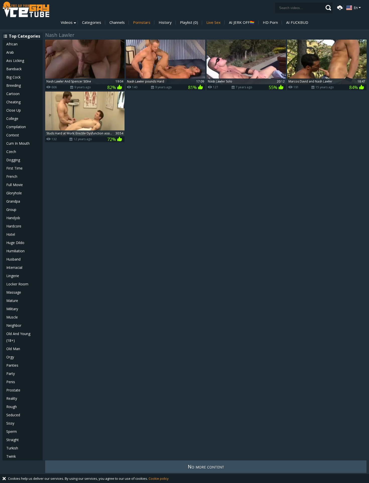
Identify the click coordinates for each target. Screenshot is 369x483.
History (165, 22)
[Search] (328, 7)
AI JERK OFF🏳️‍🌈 (242, 22)
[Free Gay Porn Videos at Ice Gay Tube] (26, 9)
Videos (67, 22)
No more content (206, 466)
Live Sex (213, 22)
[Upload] (339, 7)
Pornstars (141, 22)
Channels (117, 22)
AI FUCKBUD (297, 22)
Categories (91, 22)
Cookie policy (159, 478)
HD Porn (270, 22)
